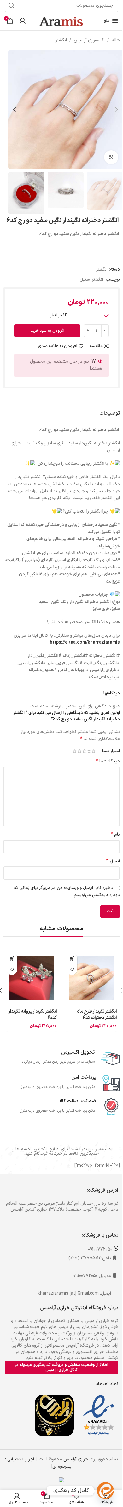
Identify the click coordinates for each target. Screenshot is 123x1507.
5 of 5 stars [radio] (74, 751)
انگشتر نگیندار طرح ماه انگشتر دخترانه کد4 (97, 1014)
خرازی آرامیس (75, 1459)
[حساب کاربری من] (22, 20)
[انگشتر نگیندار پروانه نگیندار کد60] (31, 978)
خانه (116, 40)
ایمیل (113, 861)
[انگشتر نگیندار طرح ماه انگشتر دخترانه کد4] (91, 978)
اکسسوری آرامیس (89, 40)
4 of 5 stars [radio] (79, 751)
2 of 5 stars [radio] (88, 751)
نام (115, 834)
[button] (116, 109)
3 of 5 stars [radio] (84, 751)
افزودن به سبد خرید (47, 331)
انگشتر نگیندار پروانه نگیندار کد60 (33, 1014)
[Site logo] (61, 20)
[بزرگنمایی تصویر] (111, 157)
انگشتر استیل (91, 279)
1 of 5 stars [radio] (93, 751)
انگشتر (61, 40)
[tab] (109, 413)
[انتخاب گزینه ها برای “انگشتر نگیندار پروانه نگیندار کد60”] (11, 958)
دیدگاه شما (108, 761)
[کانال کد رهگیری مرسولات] (105, 1490)
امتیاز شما (111, 751)
